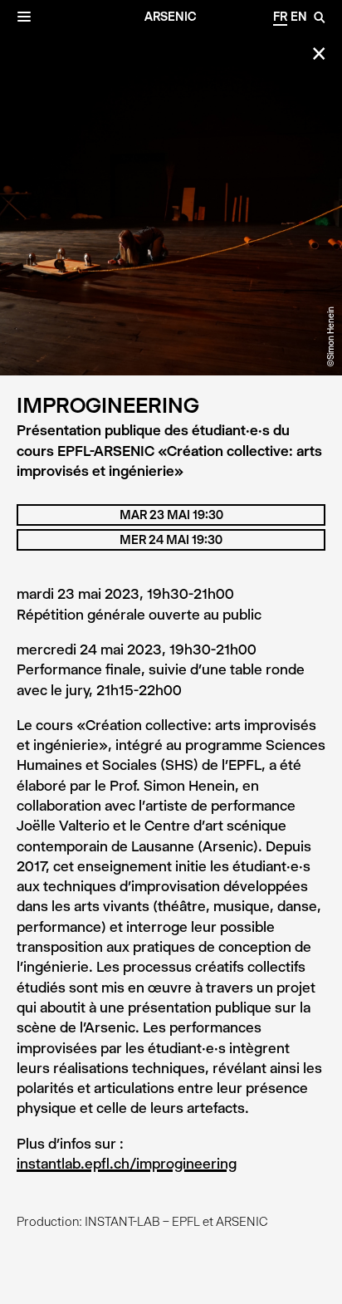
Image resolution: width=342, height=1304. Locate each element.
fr (280, 16)
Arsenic (170, 16)
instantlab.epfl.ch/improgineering (127, 1163)
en (299, 16)
